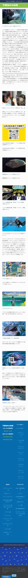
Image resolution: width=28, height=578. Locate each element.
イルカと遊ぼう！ (20, 428)
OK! (14, 575)
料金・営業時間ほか (20, 489)
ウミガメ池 (8, 529)
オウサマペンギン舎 (8, 524)
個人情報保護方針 (20, 508)
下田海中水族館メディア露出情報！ (11, 338)
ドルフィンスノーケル (21, 471)
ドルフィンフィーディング (21, 434)
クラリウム (8, 515)
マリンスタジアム (8, 496)
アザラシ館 (8, 512)
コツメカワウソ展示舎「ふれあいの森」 (8, 506)
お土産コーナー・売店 (8, 533)
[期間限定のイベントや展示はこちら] (14, 165)
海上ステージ (8, 493)
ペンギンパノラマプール (8, 519)
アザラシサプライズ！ (7, 308)
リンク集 (20, 505)
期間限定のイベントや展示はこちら (11, 174)
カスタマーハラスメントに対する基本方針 (20, 513)
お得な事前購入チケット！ (20, 497)
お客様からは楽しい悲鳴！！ (9, 402)
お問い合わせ (20, 502)
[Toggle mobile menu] (25, 5)
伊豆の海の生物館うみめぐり (8, 501)
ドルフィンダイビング (21, 447)
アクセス (20, 493)
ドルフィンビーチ (21, 453)
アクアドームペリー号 (8, 489)
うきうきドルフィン (21, 465)
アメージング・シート (21, 477)
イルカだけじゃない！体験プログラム (11, 26)
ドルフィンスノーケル (21, 459)
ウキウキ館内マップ (7, 278)
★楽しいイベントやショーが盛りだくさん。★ (13, 108)
